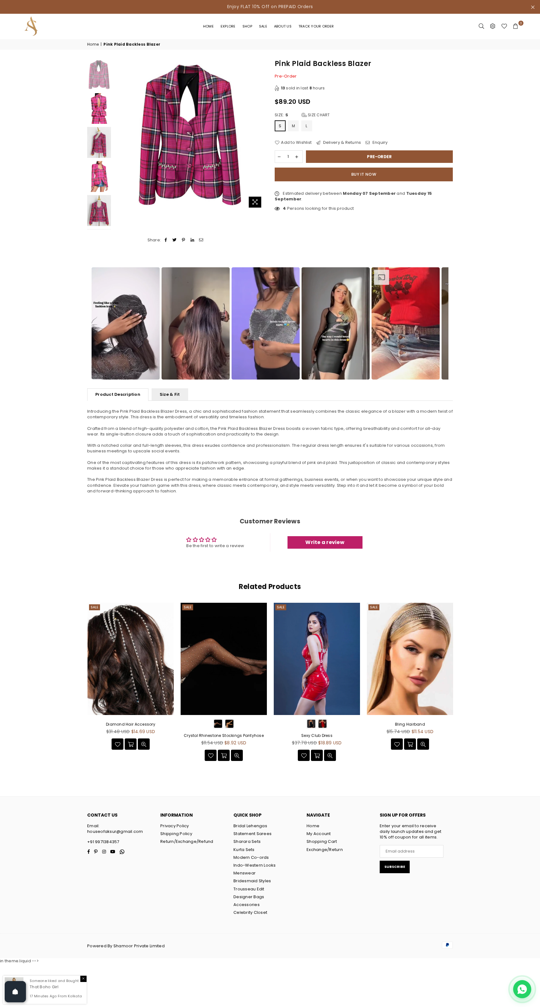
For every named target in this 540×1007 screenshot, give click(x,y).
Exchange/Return (325, 850)
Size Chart (318, 115)
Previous (119, 134)
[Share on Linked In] (192, 240)
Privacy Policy (174, 826)
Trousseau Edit (248, 889)
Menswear (244, 873)
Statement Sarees (252, 834)
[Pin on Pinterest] (183, 240)
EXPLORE (228, 26)
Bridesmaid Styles (252, 881)
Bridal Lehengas (250, 826)
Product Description (117, 394)
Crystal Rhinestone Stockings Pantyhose (224, 735)
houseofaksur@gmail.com (115, 831)
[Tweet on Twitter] (174, 240)
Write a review (324, 542)
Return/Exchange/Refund (186, 841)
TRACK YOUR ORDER (316, 26)
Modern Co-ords (251, 857)
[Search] (481, 26)
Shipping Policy (176, 834)
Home (93, 44)
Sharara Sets (247, 841)
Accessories (246, 905)
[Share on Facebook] (165, 240)
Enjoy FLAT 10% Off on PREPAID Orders (270, 6)
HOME (208, 26)
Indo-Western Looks (254, 865)
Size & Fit (170, 394)
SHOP (247, 26)
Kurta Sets (244, 850)
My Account (319, 834)
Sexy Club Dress (316, 735)
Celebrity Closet (250, 912)
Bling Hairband (410, 724)
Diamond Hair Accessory (130, 724)
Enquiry (380, 142)
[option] (126, 323)
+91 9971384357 (103, 842)
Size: (302, 115)
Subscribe (394, 866)
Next (259, 134)
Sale (263, 26)
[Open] (15, 991)
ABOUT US (283, 26)
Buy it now (363, 174)
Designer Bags (248, 897)
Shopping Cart (322, 841)
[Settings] (492, 26)
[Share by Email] (201, 240)
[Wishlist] (504, 26)
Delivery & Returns (341, 142)
